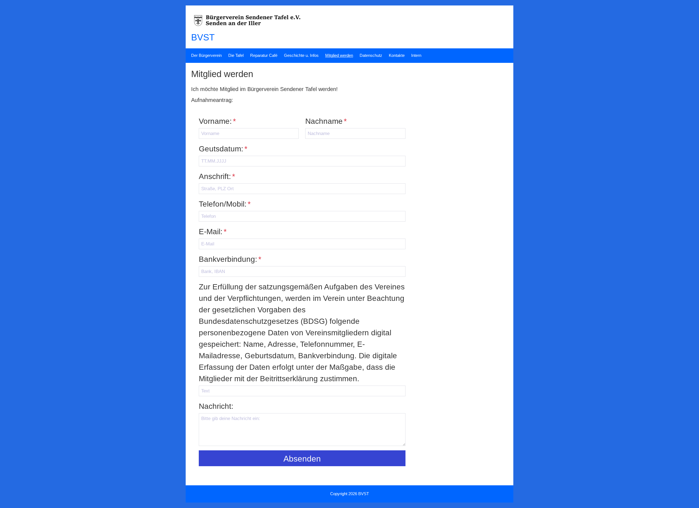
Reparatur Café (263, 55)
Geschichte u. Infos (301, 55)
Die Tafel (236, 55)
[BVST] (254, 28)
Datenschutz (371, 55)
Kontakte (397, 55)
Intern (416, 55)
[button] (302, 458)
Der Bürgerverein (206, 55)
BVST (203, 37)
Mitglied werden (339, 55)
